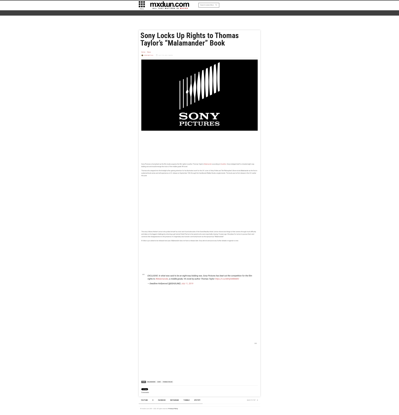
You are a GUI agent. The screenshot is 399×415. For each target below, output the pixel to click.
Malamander (151, 382)
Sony (159, 382)
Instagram (174, 400)
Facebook (162, 400)
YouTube (144, 400)
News (149, 52)
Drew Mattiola (148, 55)
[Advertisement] (200, 302)
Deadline (223, 164)
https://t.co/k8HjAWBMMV (227, 279)
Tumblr (186, 400)
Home (143, 52)
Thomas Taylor (167, 382)
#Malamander (162, 279)
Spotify (197, 400)
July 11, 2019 (187, 283)
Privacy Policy (173, 408)
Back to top (251, 400)
